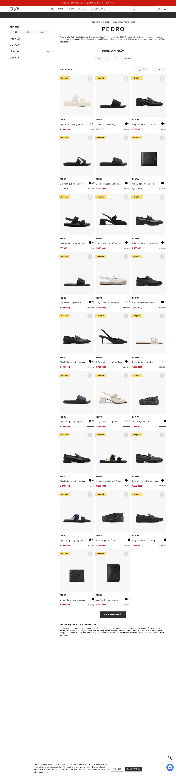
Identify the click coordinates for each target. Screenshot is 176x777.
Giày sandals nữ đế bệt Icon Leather (112, 302)
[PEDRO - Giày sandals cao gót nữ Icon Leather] (113, 333)
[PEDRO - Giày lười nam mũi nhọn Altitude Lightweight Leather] (77, 452)
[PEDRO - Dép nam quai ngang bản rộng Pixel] (113, 154)
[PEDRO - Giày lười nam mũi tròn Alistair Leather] (149, 95)
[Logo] (14, 8)
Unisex (42, 32)
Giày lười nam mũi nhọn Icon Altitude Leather (152, 243)
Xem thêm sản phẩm (113, 615)
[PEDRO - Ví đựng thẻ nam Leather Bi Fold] (113, 570)
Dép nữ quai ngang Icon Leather (147, 362)
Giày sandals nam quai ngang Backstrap (78, 243)
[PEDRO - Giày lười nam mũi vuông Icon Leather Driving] (149, 511)
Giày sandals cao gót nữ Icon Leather (113, 362)
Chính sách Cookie (83, 769)
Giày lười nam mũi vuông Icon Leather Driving (153, 540)
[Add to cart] (89, 78)
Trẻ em (70, 8)
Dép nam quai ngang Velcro (108, 481)
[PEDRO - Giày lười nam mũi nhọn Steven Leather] (77, 333)
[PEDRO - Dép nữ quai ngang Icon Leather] (149, 333)
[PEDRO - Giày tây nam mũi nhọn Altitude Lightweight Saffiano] (149, 452)
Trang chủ (95, 22)
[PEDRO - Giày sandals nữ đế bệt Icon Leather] (113, 273)
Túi (107, 59)
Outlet (106, 22)
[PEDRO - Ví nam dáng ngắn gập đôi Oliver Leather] (149, 154)
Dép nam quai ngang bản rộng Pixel (112, 183)
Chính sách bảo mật (99, 769)
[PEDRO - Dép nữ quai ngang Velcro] (77, 95)
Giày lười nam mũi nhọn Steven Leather (78, 362)
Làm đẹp (82, 8)
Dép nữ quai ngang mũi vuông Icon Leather (79, 302)
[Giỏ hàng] (165, 8)
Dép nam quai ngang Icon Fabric (110, 124)
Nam (60, 8)
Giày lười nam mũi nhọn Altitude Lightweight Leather (84, 481)
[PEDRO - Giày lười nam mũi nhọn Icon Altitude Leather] (149, 214)
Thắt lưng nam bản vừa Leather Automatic (115, 540)
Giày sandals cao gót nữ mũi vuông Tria (114, 243)
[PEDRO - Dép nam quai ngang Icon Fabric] (113, 95)
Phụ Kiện (126, 59)
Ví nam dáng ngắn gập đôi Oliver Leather (150, 183)
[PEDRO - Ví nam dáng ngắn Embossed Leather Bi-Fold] (77, 570)
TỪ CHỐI (117, 769)
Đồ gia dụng (98, 8)
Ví (115, 59)
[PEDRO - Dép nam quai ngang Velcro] (113, 452)
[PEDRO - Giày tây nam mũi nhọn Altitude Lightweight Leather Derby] (149, 273)
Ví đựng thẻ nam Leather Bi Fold (110, 600)
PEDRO (63, 119)
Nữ (52, 8)
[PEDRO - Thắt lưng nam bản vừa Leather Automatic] (113, 511)
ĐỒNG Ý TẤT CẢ (133, 769)
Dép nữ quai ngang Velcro (72, 124)
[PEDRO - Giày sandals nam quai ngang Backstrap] (77, 214)
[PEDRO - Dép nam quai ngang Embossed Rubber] (77, 154)
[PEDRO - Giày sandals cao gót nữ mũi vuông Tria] (113, 214)
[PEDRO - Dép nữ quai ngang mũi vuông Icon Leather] (77, 273)
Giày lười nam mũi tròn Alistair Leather (149, 124)
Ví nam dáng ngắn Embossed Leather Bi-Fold (80, 600)
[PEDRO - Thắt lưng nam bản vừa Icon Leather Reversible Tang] (149, 392)
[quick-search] (170, 757)
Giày (98, 59)
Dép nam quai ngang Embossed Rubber (78, 183)
